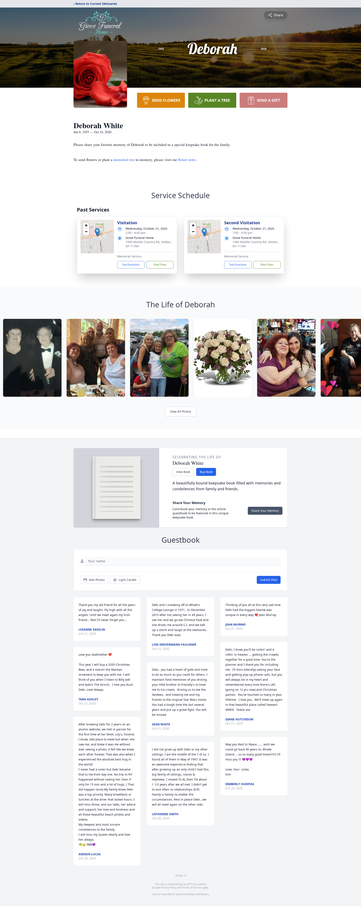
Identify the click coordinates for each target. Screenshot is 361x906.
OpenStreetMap (185, 894)
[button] (97, 232)
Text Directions (131, 264)
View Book (183, 472)
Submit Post (268, 580)
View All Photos (180, 411)
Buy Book (206, 472)
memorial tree (124, 159)
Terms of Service (192, 887)
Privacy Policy (169, 887)
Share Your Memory (265, 511)
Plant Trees (160, 264)
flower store (187, 159)
